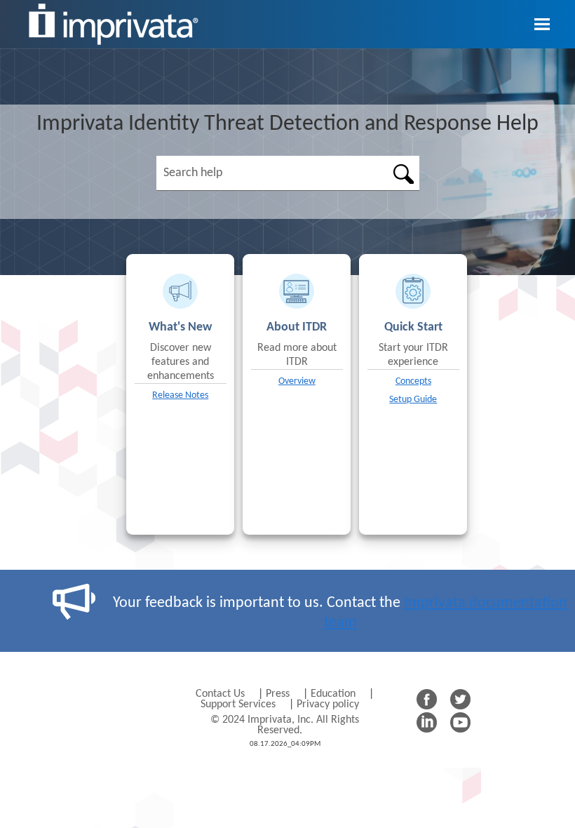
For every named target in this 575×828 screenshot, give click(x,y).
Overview (297, 381)
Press (279, 694)
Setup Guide (413, 399)
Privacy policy (328, 704)
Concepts (413, 381)
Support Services (238, 704)
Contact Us (222, 694)
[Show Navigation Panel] (542, 24)
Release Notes (180, 395)
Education (333, 694)
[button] (403, 173)
